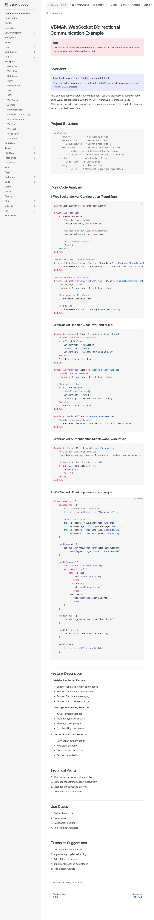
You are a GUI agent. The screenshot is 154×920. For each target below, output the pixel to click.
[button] (20, 13)
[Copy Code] (140, 133)
